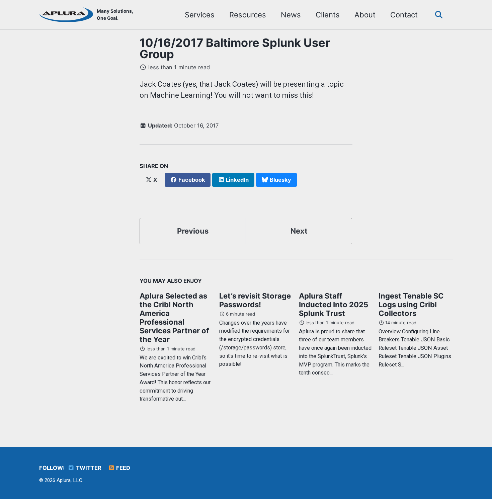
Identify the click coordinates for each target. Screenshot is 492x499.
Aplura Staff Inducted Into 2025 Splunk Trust (333, 305)
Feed (122, 468)
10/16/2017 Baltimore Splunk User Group (235, 48)
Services (200, 14)
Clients (328, 14)
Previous (193, 231)
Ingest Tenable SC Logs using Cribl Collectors (411, 305)
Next (299, 231)
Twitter (88, 468)
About (365, 14)
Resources (247, 14)
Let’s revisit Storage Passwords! (255, 300)
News (291, 14)
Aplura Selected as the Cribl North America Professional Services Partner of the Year (174, 318)
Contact (404, 14)
